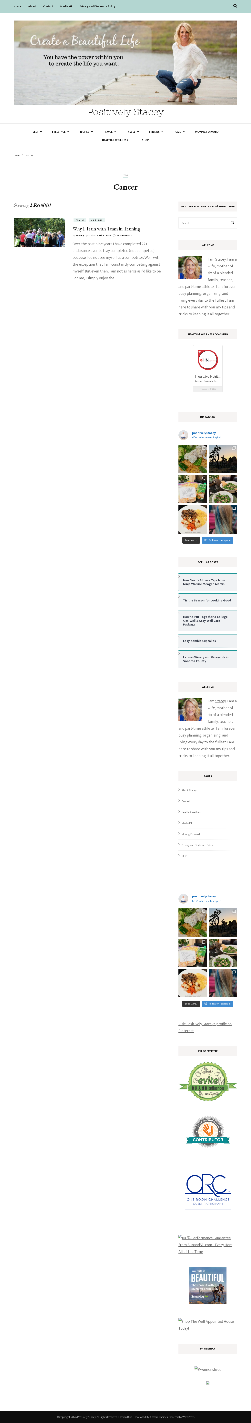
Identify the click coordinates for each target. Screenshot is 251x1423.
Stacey (79, 235)
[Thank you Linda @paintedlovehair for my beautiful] (223, 519)
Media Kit (66, 6)
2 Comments (124, 235)
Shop (145, 140)
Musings (97, 220)
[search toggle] (235, 6)
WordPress (188, 1417)
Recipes (84, 132)
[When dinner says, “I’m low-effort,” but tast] (223, 489)
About (32, 6)
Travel (108, 132)
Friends (154, 132)
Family (130, 132)
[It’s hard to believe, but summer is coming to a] (192, 459)
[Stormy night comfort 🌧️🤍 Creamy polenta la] (192, 519)
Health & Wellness (115, 140)
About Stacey (189, 790)
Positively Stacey (125, 112)
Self (35, 132)
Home (17, 6)
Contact (48, 6)
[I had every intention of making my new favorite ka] (192, 489)
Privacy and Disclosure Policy (97, 6)
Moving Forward (206, 132)
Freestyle (58, 132)
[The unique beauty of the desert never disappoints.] (223, 459)
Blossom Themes (159, 1417)
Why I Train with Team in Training (106, 228)
